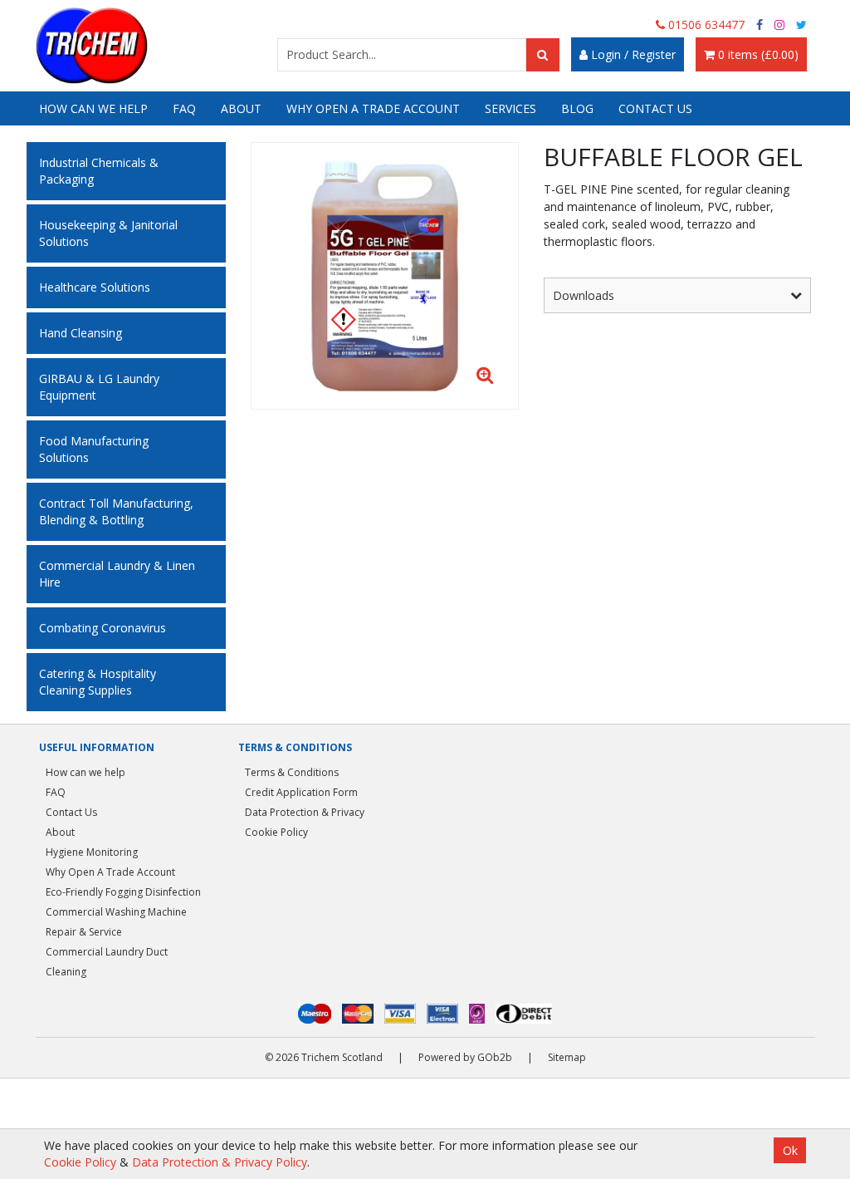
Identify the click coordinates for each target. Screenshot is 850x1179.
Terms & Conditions (292, 772)
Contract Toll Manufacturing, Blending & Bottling (116, 511)
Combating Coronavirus (102, 628)
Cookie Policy (276, 832)
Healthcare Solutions (94, 287)
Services (510, 108)
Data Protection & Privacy (304, 812)
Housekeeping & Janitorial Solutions (108, 233)
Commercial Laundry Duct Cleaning (107, 962)
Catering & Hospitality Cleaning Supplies (97, 682)
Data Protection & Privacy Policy (219, 1162)
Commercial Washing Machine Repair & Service (116, 922)
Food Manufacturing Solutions (94, 449)
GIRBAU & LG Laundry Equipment (99, 387)
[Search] (542, 54)
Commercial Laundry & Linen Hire (117, 574)
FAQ (184, 108)
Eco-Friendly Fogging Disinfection (123, 892)
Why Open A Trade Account (373, 108)
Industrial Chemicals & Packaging (99, 171)
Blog (577, 108)
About (241, 108)
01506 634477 (705, 24)
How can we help (93, 108)
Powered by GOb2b (465, 1057)
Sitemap (567, 1057)
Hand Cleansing (80, 333)
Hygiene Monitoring (92, 852)
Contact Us (655, 108)
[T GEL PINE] (384, 276)
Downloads (583, 295)
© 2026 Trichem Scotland (324, 1057)
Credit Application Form (301, 792)
